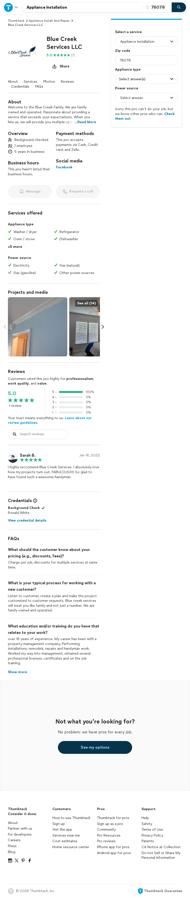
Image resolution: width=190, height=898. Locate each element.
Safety (147, 824)
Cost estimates (64, 841)
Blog (11, 852)
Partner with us (20, 828)
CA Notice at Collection (161, 847)
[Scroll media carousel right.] (103, 326)
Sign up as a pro (110, 824)
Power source (126, 88)
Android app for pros (114, 853)
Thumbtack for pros (113, 818)
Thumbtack (16, 20)
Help (145, 818)
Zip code (122, 51)
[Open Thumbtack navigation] (11, 7)
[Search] (179, 7)
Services (30, 81)
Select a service (128, 32)
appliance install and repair (49, 20)
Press (12, 846)
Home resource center (70, 847)
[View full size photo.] (37, 326)
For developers (20, 834)
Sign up (58, 824)
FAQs (39, 86)
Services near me (66, 835)
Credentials (20, 86)
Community (106, 829)
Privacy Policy (152, 835)
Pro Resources (108, 835)
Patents (148, 841)
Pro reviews (106, 841)
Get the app (62, 829)
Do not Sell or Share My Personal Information (161, 855)
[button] (25, 52)
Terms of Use (152, 829)
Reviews (67, 81)
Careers (14, 840)
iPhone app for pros (113, 847)
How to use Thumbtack (71, 818)
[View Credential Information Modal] (34, 500)
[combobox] (83, 7)
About (13, 81)
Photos (49, 81)
